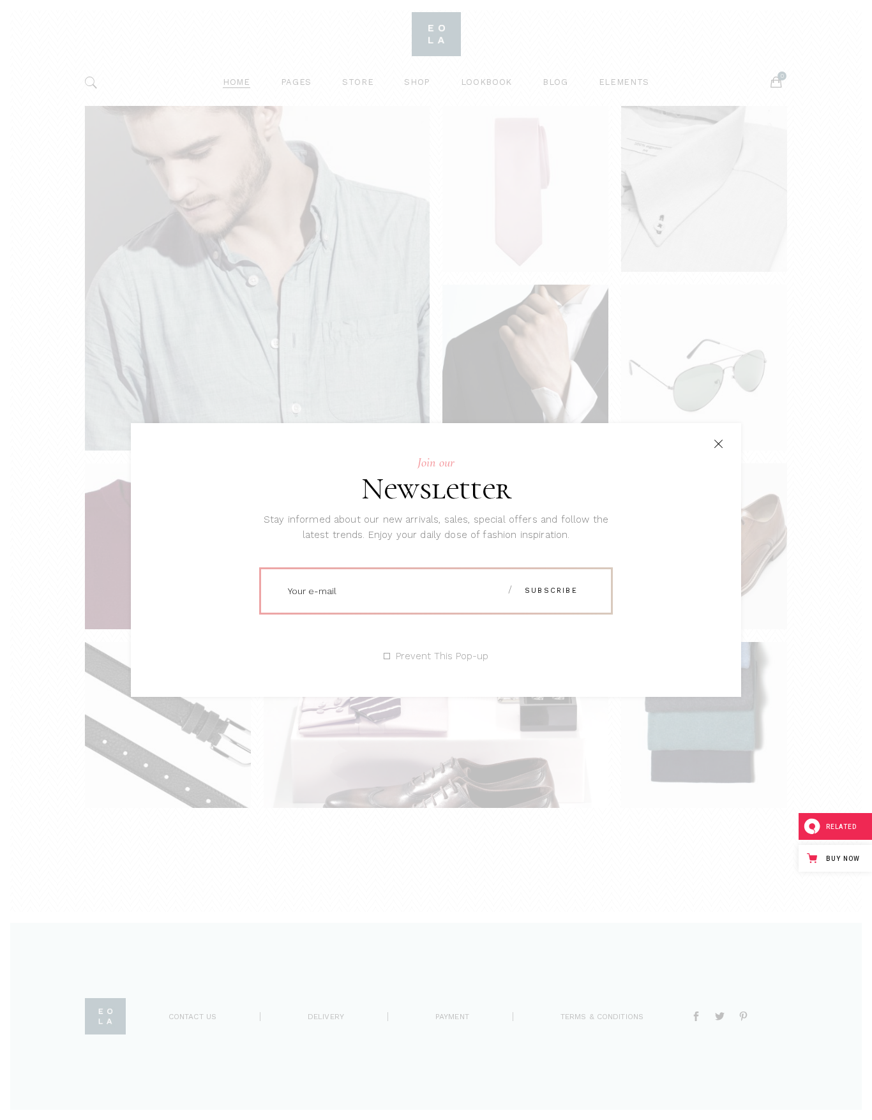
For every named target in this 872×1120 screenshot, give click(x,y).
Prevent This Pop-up (442, 656)
